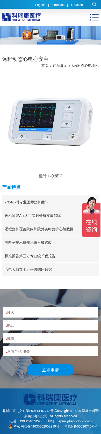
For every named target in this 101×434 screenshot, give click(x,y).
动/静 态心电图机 (85, 65)
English (40, 4)
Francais (58, 4)
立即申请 (50, 370)
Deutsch (77, 4)
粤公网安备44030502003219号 (36, 426)
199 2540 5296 (30, 420)
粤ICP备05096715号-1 (81, 426)
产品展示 (60, 65)
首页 (45, 65)
